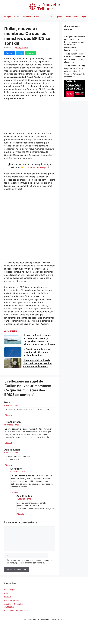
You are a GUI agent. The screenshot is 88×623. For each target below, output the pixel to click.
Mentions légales (11, 600)
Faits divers (48, 16)
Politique (7, 16)
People (68, 16)
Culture (37, 16)
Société (17, 16)
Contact (7, 597)
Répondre (8, 415)
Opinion (59, 16)
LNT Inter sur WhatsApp (35, 167)
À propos (8, 593)
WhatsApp (31, 53)
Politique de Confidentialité (16, 610)
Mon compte (9, 589)
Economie (27, 16)
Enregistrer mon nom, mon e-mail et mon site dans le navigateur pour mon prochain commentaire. (29, 561)
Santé (76, 16)
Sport (84, 16)
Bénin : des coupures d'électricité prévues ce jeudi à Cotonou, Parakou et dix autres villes (74, 71)
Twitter (19, 53)
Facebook (9, 53)
